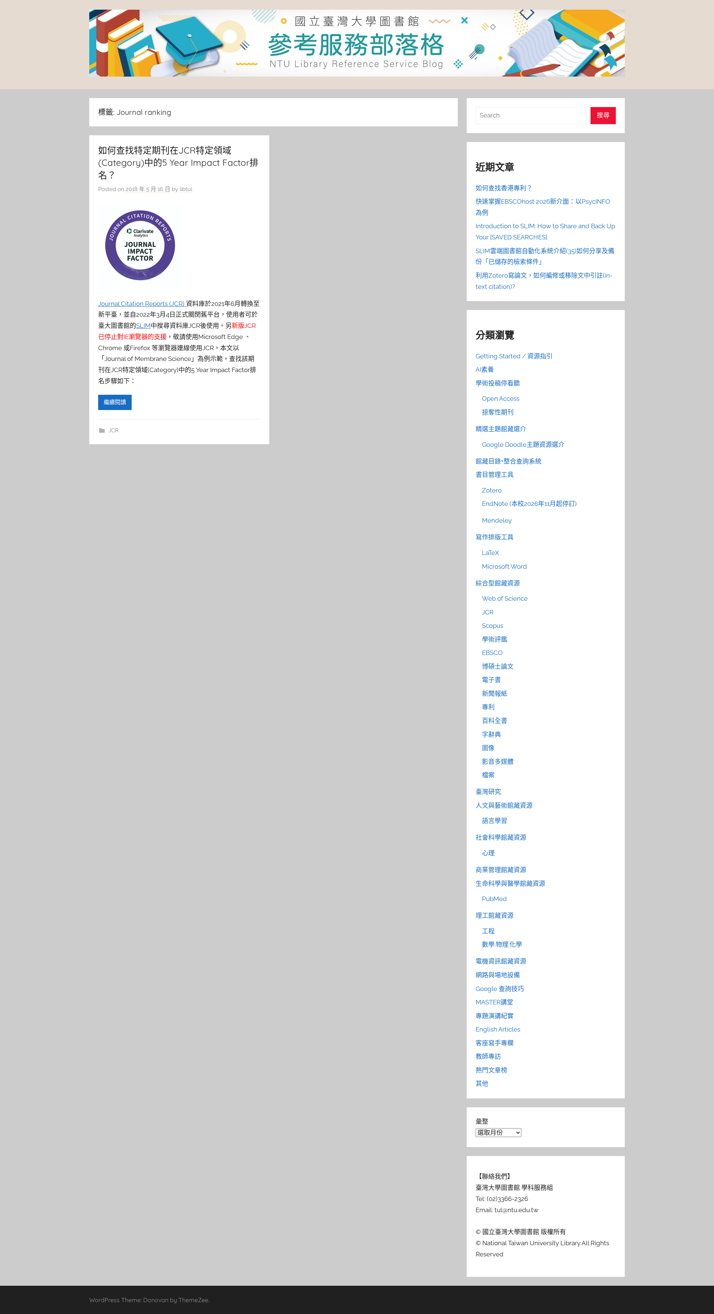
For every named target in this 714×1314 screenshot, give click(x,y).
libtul (186, 189)
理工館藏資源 (495, 915)
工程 (488, 931)
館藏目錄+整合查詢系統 (508, 461)
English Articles (498, 1029)
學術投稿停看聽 (498, 383)
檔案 (488, 775)
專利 (488, 707)
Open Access (501, 398)
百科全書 (494, 720)
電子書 (491, 680)
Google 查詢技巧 (500, 988)
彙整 (482, 1121)
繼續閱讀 (115, 402)
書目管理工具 (495, 474)
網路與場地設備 (498, 975)
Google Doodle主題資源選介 (523, 444)
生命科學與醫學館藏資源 (510, 883)
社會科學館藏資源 (501, 837)
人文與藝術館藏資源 (504, 805)
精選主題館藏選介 (501, 429)
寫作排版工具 (495, 537)
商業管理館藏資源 (501, 870)
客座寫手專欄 (495, 1043)
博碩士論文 (498, 666)
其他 (482, 1083)
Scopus (492, 625)
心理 (488, 853)
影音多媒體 (498, 761)
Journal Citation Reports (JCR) (142, 303)
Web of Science (505, 598)
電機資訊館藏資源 (501, 961)
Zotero (492, 490)
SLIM (143, 325)
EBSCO (492, 652)
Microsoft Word (504, 566)
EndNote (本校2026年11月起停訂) (529, 503)
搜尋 (603, 115)
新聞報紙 (494, 693)
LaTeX (490, 552)
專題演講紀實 (495, 1016)
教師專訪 (488, 1056)
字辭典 (491, 734)
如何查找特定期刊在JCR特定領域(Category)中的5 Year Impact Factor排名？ (178, 163)
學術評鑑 (494, 639)
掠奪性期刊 (498, 412)
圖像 (488, 748)
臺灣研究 (488, 791)
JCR (114, 430)
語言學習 (494, 820)
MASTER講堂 (494, 1002)
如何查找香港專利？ (504, 188)
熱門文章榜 (491, 1070)
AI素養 (485, 369)
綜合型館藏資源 (498, 583)
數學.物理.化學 (502, 944)
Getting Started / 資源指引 (514, 356)
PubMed (494, 899)
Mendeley (497, 520)
